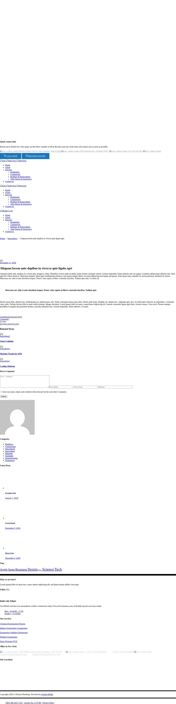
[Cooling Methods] (1, 359)
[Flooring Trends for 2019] (1, 346)
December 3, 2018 (12, 702)
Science (15, 317)
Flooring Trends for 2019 (11, 354)
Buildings (9, 444)
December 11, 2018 (8, 263)
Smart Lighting (6, 341)
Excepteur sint (10, 493)
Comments (4, 319)
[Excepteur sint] (14, 488)
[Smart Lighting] (1, 334)
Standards (9, 456)
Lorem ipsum (10, 697)
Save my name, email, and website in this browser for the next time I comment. (35, 392)
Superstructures (11, 458)
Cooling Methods (7, 366)
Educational (5, 336)
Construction (10, 446)
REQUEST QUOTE (36, 156)
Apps (2, 317)
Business (8, 317)
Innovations (12, 238)
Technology (10, 460)
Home (2, 238)
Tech (20, 317)
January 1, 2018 (11, 498)
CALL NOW (11, 156)
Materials (9, 453)
